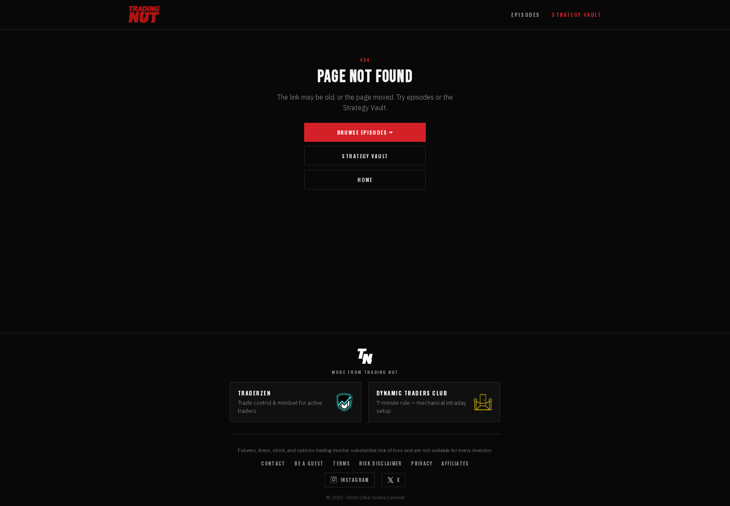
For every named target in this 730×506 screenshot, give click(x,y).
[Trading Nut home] (144, 14)
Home (365, 179)
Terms (341, 463)
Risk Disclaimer (380, 463)
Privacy (421, 463)
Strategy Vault (577, 14)
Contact (273, 463)
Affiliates (455, 463)
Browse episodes (362, 132)
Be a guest (309, 463)
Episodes (525, 14)
